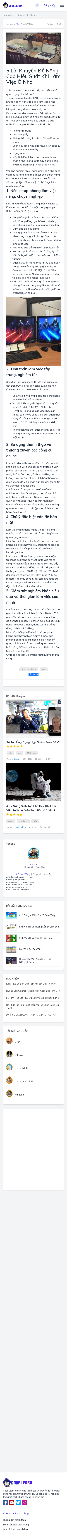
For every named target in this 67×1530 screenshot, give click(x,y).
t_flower (19, 1055)
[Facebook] (5, 1502)
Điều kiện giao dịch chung (16, 1524)
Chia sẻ (21, 15)
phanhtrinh (21, 1068)
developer (23, 821)
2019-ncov (31, 753)
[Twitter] (18, 1502)
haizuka (19, 1094)
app (19, 753)
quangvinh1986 (24, 1081)
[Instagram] (24, 1502)
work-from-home (29, 669)
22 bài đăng (23, 874)
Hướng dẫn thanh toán (14, 1520)
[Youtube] (11, 1502)
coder (10, 821)
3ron (17, 1041)
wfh (43, 669)
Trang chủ (8, 15)
